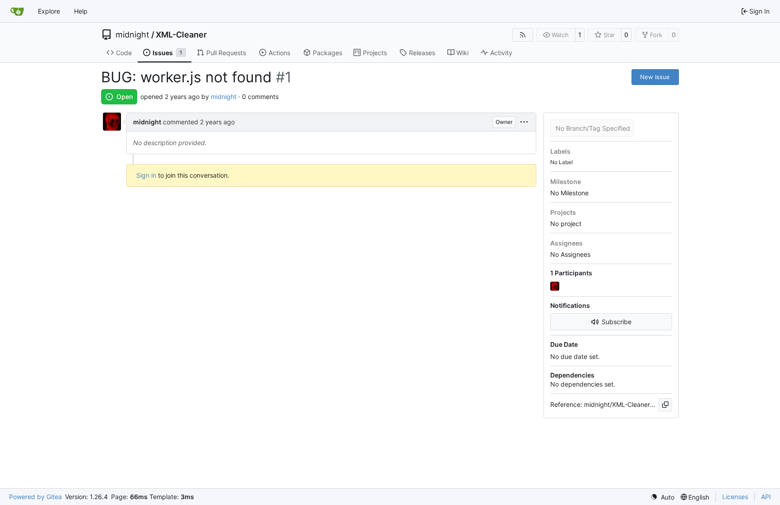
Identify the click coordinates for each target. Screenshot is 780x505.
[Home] (17, 11)
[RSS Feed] (522, 35)
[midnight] (555, 286)
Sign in (146, 175)
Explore (49, 11)
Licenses (735, 496)
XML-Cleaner (181, 34)
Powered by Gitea (35, 496)
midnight (132, 34)
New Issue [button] (655, 76)
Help (81, 11)
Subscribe (616, 322)
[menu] (524, 122)
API (766, 496)
